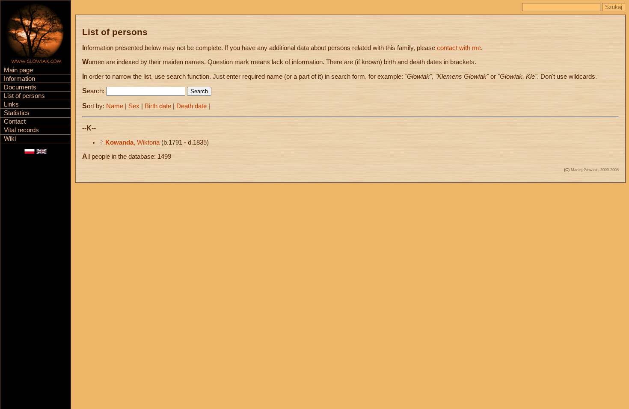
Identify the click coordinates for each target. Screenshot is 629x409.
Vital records (21, 130)
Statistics (17, 113)
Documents (20, 87)
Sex (133, 106)
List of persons (24, 95)
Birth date (158, 106)
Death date (191, 106)
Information (19, 78)
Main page (18, 70)
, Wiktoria (132, 142)
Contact (15, 121)
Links (11, 104)
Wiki (10, 138)
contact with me (459, 47)
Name (114, 106)
